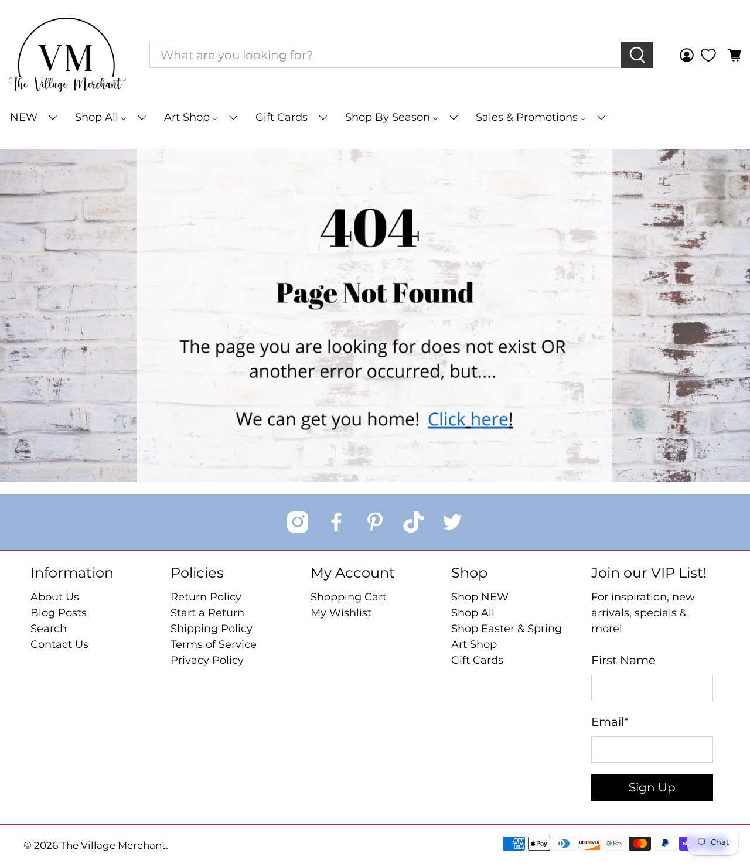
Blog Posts (58, 612)
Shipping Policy (212, 628)
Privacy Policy (207, 660)
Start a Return (207, 612)
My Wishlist (341, 612)
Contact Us (59, 644)
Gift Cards (477, 660)
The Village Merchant (113, 845)
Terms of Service (214, 644)
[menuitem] (32, 117)
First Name (623, 660)
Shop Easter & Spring (506, 628)
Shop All (473, 612)
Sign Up (652, 787)
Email (610, 722)
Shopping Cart (349, 596)
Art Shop (474, 644)
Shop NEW (480, 596)
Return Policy (206, 596)
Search (48, 628)
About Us (54, 596)
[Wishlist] (708, 55)
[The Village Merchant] (67, 55)
